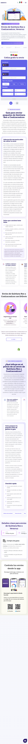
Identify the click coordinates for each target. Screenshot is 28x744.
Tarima (22, 84)
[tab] (8, 532)
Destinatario (5, 71)
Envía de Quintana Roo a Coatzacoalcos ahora (12, 43)
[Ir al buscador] (18, 2)
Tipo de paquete (7, 81)
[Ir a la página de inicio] (4, 2)
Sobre (5, 84)
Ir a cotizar (13, 339)
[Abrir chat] (25, 741)
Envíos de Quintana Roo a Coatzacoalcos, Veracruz (13, 28)
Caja (14, 84)
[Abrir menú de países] (21, 2)
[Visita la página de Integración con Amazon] (18, 349)
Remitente (5, 62)
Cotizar (14, 99)
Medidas (5, 87)
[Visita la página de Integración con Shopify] (7, 349)
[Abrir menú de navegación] (25, 2)
